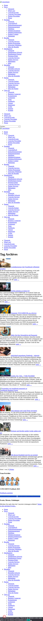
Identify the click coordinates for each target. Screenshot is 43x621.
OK (28, 620)
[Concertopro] (5, 2)
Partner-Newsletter (14, 16)
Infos (9, 63)
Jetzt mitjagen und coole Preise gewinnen (24, 411)
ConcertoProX (12, 23)
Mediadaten (11, 61)
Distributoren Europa (14, 54)
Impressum (11, 105)
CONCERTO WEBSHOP (8, 496)
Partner (6, 78)
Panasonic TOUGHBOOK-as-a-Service (23, 313)
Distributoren (8, 49)
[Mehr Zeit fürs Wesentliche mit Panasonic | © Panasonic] (5, 335)
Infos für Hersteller (14, 76)
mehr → (16, 279)
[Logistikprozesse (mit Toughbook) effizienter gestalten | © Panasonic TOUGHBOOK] (5, 267)
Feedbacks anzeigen (6, 493)
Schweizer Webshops (15, 45)
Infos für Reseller (13, 47)
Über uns (7, 90)
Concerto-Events (13, 12)
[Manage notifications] (4, 616)
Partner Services (13, 59)
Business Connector (14, 94)
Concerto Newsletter (14, 14)
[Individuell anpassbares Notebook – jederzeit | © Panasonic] (5, 355)
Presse (10, 18)
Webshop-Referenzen (15, 32)
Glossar (10, 103)
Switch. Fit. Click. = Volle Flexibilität (23, 376)
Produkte (7, 20)
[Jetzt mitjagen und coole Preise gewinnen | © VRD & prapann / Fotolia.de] (5, 411)
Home (6, 5)
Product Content (13, 34)
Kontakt (10, 110)
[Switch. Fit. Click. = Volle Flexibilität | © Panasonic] (5, 376)
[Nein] (31, 620)
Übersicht (11, 9)
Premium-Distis (13, 56)
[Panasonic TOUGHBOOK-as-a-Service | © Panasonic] (5, 313)
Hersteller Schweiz (14, 69)
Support (10, 108)
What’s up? (11, 11)
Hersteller (7, 65)
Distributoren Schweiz (15, 52)
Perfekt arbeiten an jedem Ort (20, 291)
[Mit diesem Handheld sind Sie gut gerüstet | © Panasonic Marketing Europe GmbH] (5, 455)
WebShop (11, 29)
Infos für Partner (13, 88)
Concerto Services (14, 41)
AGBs (10, 107)
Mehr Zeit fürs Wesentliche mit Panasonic (24, 335)
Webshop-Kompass (14, 31)
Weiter (12, 469)
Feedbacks (11, 101)
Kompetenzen (12, 96)
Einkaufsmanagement (15, 25)
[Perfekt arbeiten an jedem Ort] (5, 291)
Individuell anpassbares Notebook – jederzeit (25, 355)
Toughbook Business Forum (9, 390)
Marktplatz (11, 36)
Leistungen (11, 98)
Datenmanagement (14, 27)
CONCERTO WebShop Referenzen (28, 496)
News (6, 7)
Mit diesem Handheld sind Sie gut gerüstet (24, 455)
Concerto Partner (13, 81)
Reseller (6, 38)
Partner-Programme (14, 43)
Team (10, 99)
